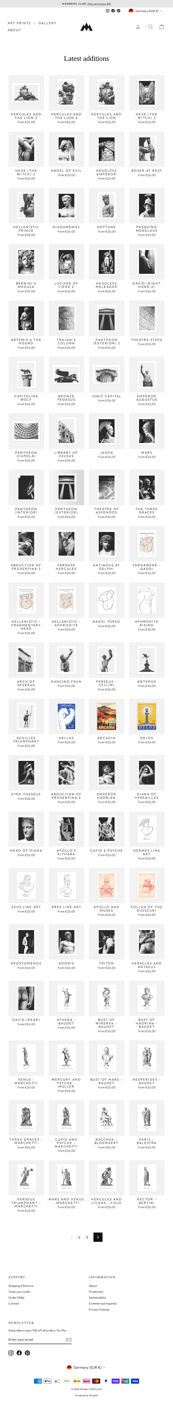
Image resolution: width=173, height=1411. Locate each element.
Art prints (20, 23)
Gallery (48, 23)
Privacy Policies (99, 1309)
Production (96, 1292)
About (14, 30)
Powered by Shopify (86, 1395)
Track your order (19, 1292)
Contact (13, 1303)
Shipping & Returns (20, 1286)
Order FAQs (16, 1297)
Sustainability (97, 1297)
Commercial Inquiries (103, 1303)
